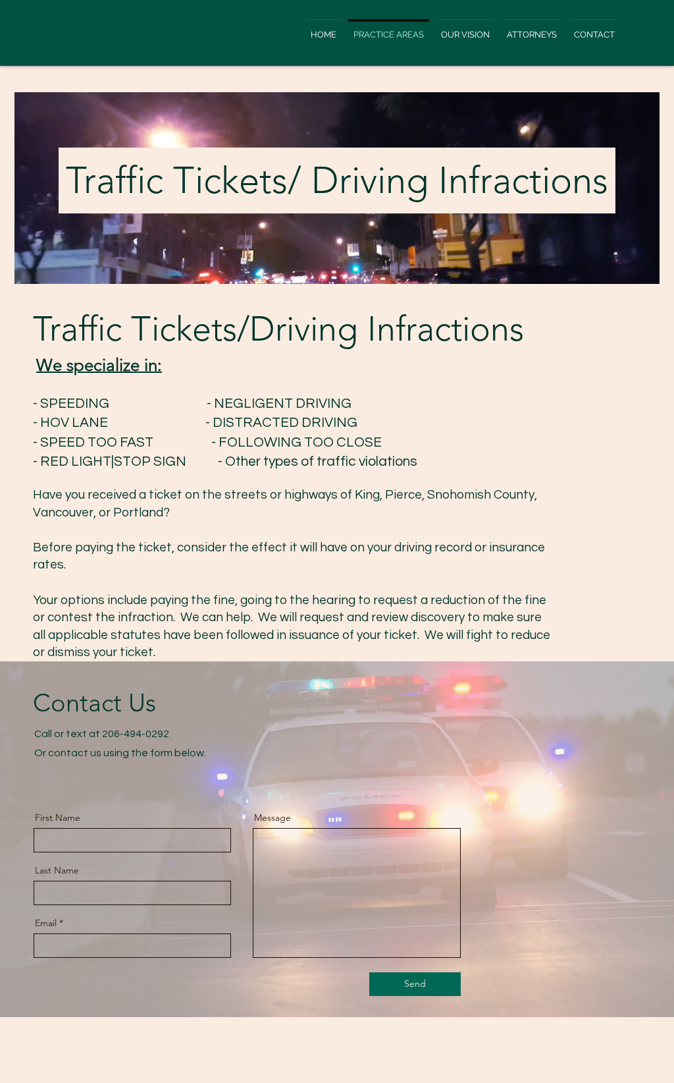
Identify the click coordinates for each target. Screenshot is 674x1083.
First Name (57, 817)
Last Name (57, 870)
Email (46, 923)
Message (272, 817)
